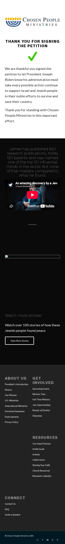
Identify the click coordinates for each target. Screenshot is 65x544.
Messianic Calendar (41, 476)
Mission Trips (39, 394)
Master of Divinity (41, 410)
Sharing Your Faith (41, 465)
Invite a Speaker (12, 514)
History (8, 389)
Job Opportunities (41, 405)
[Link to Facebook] (42, 539)
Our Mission (11, 395)
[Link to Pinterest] (57, 539)
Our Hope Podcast (41, 443)
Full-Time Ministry (41, 399)
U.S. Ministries (11, 400)
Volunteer (37, 415)
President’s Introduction (16, 384)
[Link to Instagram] (52, 539)
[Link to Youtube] (47, 539)
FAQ (7, 509)
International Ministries (16, 406)
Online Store (38, 459)
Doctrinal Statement (14, 411)
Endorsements (12, 416)
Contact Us (10, 503)
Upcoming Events (40, 388)
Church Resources (41, 470)
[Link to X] (37, 539)
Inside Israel (38, 449)
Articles (36, 454)
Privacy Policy (11, 422)
